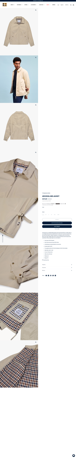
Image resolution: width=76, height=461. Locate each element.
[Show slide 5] (2, 239)
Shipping (43, 264)
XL (51, 214)
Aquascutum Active (46, 192)
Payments (44, 267)
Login (58, 4)
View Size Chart (46, 260)
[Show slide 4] (2, 238)
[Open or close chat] (73, 455)
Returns (43, 270)
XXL (54, 214)
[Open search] (70, 4)
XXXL (58, 214)
